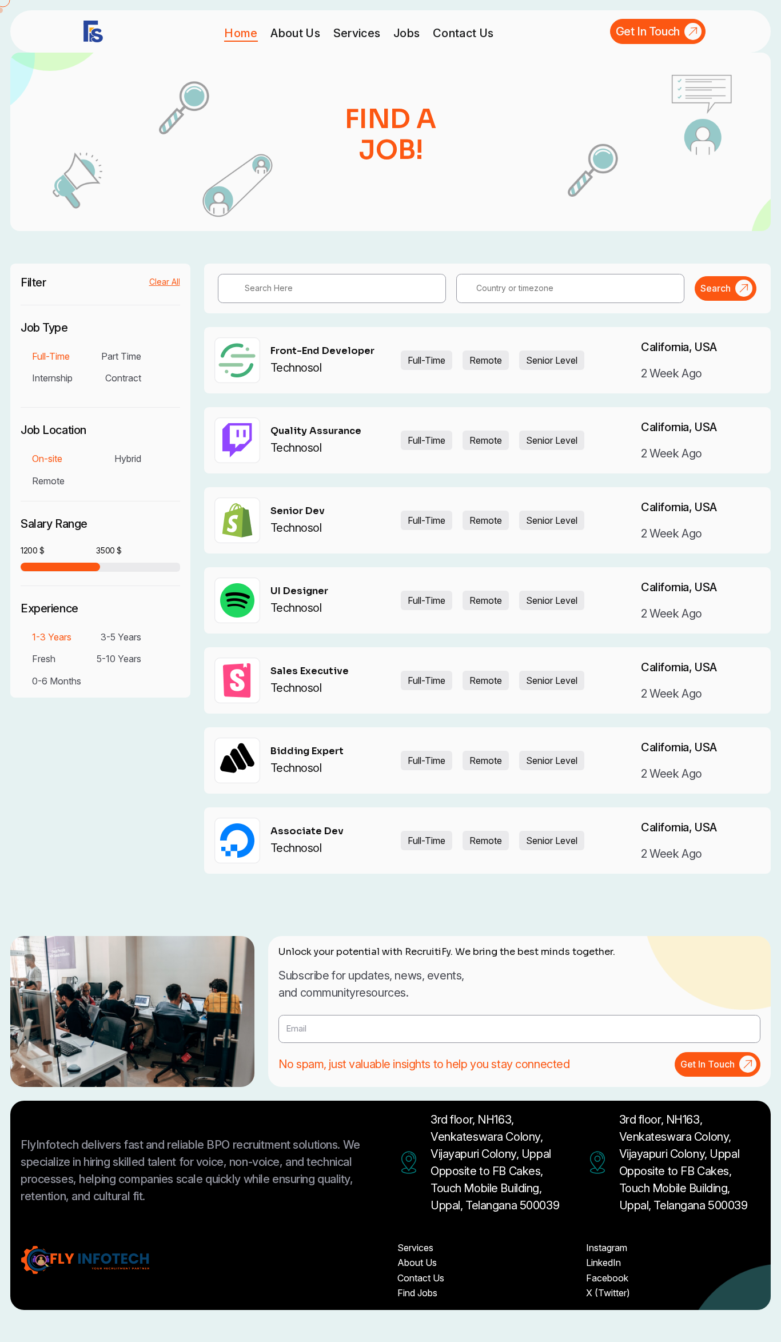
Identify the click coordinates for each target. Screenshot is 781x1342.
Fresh (43, 658)
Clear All (164, 281)
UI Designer (299, 591)
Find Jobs (417, 1293)
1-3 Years (51, 637)
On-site (47, 458)
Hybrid (127, 458)
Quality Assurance (315, 431)
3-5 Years (121, 637)
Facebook (607, 1278)
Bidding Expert (307, 751)
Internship (52, 378)
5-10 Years (119, 658)
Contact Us (463, 33)
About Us (295, 33)
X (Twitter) (608, 1293)
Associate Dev (307, 831)
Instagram (606, 1247)
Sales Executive (309, 671)
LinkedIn (603, 1262)
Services (357, 33)
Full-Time (51, 356)
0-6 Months (56, 681)
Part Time (121, 356)
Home (240, 33)
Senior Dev (297, 511)
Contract (123, 378)
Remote (48, 481)
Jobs (406, 33)
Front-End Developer (322, 351)
